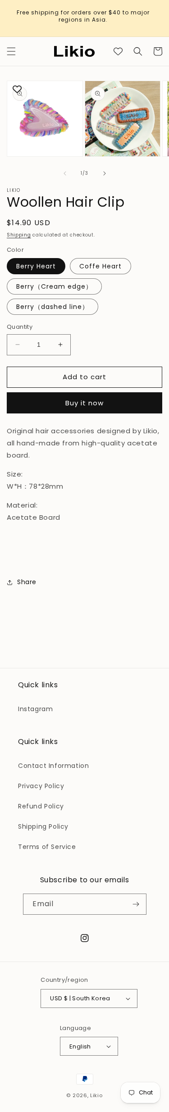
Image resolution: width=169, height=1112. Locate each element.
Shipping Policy (43, 826)
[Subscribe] (136, 904)
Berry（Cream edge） (54, 286)
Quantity (19, 326)
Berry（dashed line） (52, 306)
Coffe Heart (100, 266)
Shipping (19, 234)
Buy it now (84, 403)
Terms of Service (47, 846)
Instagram (35, 708)
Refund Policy (41, 806)
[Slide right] (104, 173)
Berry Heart (36, 266)
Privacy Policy (41, 785)
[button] (11, 51)
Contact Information (53, 765)
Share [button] (27, 581)
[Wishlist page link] (118, 51)
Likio (96, 1095)
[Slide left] (65, 173)
